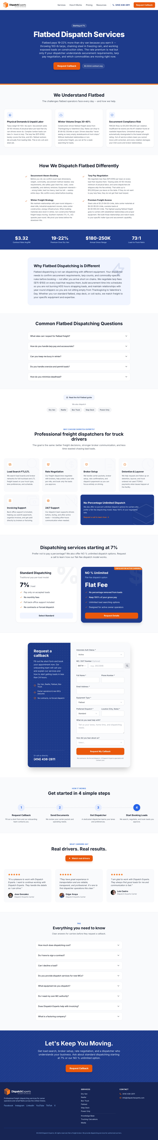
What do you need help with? (88, 720)
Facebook (8, 1105)
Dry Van (52, 410)
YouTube (40, 1105)
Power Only (104, 410)
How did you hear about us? (87, 738)
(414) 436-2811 (122, 5)
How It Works (75, 5)
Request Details (111, 615)
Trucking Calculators (89, 1119)
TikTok (49, 1105)
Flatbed (84, 1104)
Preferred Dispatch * (84, 709)
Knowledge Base (87, 1116)
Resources (101, 5)
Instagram (19, 1105)
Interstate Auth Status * (86, 650)
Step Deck (90, 410)
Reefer (63, 410)
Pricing (89, 5)
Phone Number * (108, 675)
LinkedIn (30, 1105)
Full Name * (81, 675)
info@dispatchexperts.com (133, 1098)
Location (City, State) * (110, 709)
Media (83, 1123)
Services (62, 5)
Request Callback (144, 5)
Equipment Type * (83, 698)
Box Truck (76, 410)
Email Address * (83, 686)
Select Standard (46, 615)
